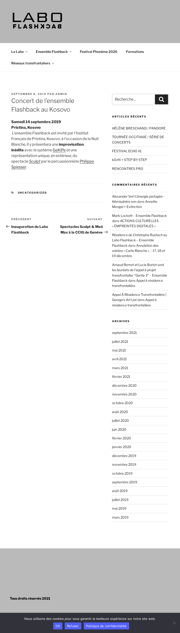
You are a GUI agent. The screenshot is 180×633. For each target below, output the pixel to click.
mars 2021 (120, 368)
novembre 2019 (124, 464)
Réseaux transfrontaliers (30, 63)
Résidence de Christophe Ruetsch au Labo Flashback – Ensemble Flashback (139, 240)
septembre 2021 (124, 333)
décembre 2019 (124, 456)
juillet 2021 (120, 342)
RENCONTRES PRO (127, 169)
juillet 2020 (120, 420)
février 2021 (121, 377)
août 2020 (120, 412)
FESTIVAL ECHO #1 (127, 151)
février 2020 (121, 438)
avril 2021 (119, 359)
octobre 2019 (122, 473)
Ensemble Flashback (52, 52)
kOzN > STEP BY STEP (129, 160)
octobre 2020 (122, 403)
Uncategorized (32, 192)
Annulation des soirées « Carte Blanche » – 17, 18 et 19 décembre (138, 250)
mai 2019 (119, 508)
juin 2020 (119, 429)
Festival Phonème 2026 (98, 52)
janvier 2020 (121, 447)
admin (61, 94)
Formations (135, 52)
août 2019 (120, 491)
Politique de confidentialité (106, 626)
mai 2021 (119, 350)
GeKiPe (59, 150)
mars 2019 (120, 517)
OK (58, 626)
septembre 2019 (124, 482)
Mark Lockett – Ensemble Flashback (139, 216)
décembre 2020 (124, 385)
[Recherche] (161, 99)
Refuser (73, 626)
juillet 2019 (120, 500)
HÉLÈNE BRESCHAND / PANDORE (139, 128)
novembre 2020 (124, 394)
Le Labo (17, 52)
